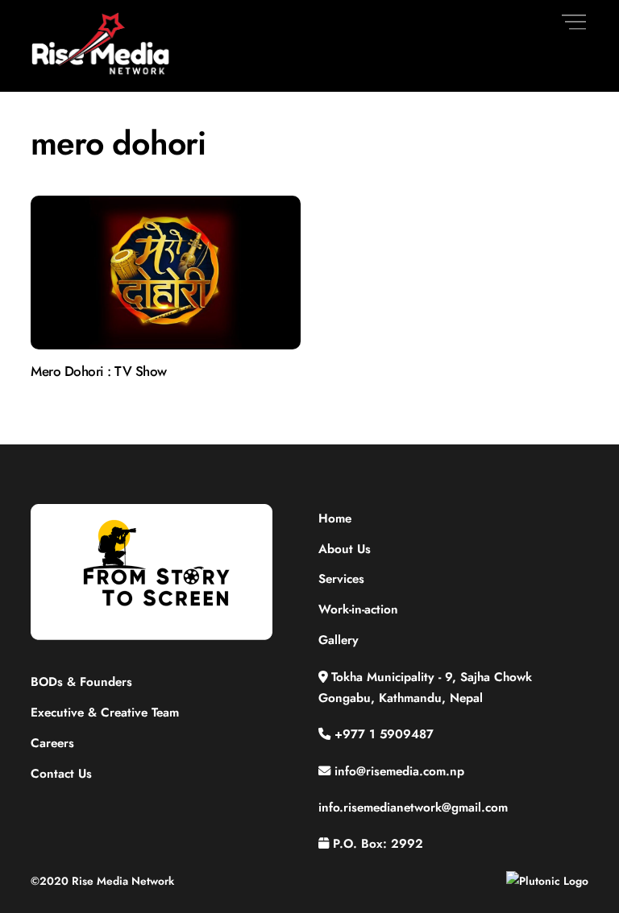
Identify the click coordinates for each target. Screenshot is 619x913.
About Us (344, 549)
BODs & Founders (81, 682)
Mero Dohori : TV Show (98, 371)
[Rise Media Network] (101, 71)
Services (341, 579)
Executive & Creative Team (105, 712)
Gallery (338, 640)
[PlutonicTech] (547, 881)
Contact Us (61, 774)
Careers (52, 743)
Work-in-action (358, 609)
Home (334, 518)
